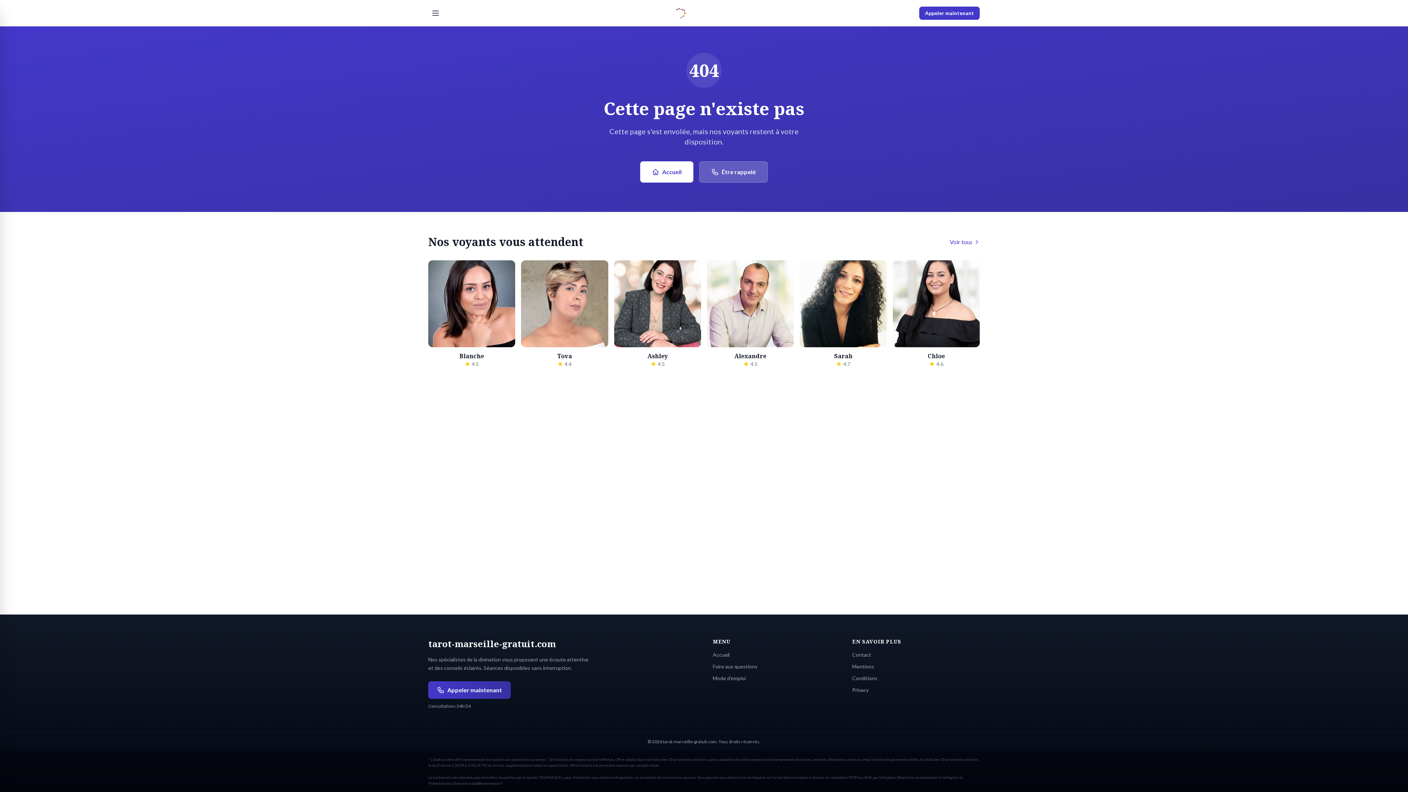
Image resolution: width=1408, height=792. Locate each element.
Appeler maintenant (949, 13)
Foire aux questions (735, 666)
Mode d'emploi (729, 678)
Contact (861, 655)
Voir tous (961, 241)
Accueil (672, 171)
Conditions (864, 678)
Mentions (863, 666)
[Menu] (435, 13)
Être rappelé (739, 171)
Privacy (860, 690)
